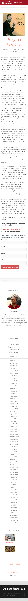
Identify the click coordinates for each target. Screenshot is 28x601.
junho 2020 (14, 449)
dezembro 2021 (14, 403)
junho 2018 (14, 505)
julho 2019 (14, 477)
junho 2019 (14, 479)
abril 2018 (14, 510)
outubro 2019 (14, 469)
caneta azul (6, 229)
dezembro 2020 (14, 434)
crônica (11, 229)
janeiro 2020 (14, 462)
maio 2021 (14, 421)
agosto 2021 (14, 414)
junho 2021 (14, 419)
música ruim (17, 229)
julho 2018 (14, 502)
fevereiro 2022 (14, 398)
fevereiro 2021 (14, 429)
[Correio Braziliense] (7, 2)
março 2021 (14, 426)
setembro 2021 (14, 411)
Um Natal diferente (14, 344)
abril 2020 (14, 454)
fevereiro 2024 (14, 360)
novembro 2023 (14, 365)
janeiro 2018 (14, 517)
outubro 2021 (14, 409)
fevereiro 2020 (14, 459)
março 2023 (14, 386)
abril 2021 (14, 424)
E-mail (3, 253)
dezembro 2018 (14, 495)
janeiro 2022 (14, 401)
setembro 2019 (14, 472)
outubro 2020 (14, 439)
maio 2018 (14, 507)
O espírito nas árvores (14, 347)
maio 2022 (14, 391)
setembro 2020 (14, 441)
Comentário (5, 240)
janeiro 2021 (14, 431)
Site (2, 259)
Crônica (16, 51)
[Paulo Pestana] (20, 2)
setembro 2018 (14, 500)
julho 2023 (14, 376)
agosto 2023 (14, 373)
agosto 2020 (14, 444)
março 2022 (14, 396)
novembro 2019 (14, 467)
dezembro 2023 (14, 363)
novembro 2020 (14, 436)
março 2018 (14, 512)
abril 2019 (14, 485)
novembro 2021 (14, 406)
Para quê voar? (14, 575)
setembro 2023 (14, 371)
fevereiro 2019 (14, 490)
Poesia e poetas (14, 568)
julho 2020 (14, 447)
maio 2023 (14, 381)
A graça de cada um (14, 349)
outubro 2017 (14, 520)
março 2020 (14, 457)
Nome (3, 246)
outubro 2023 (14, 368)
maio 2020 (14, 452)
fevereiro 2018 (14, 515)
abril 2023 (14, 383)
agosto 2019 (14, 474)
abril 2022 (14, 393)
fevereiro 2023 (14, 388)
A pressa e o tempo (14, 342)
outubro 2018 (14, 497)
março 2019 (14, 487)
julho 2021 (14, 416)
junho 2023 (14, 378)
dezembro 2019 (14, 464)
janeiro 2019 (14, 492)
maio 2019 (14, 482)
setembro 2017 (14, 523)
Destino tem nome (14, 352)
